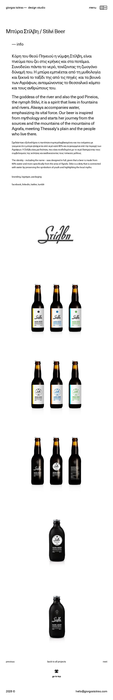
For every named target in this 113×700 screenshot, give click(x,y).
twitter (34, 184)
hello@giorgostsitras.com (91, 691)
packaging (36, 176)
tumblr (41, 184)
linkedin (26, 184)
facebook (16, 184)
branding (16, 176)
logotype (26, 176)
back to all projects (56, 661)
